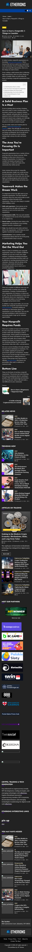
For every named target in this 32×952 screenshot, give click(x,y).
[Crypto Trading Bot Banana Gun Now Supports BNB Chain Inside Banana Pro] (7, 563)
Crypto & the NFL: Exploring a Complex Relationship (22, 907)
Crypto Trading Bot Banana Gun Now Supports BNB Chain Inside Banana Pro (22, 563)
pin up (5, 820)
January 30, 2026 (20, 568)
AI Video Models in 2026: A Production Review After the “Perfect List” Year (21, 421)
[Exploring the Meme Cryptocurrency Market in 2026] (7, 589)
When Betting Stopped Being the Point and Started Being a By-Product (22, 496)
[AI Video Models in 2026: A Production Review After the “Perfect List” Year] (7, 421)
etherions (8, 804)
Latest (4, 27)
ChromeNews (12, 947)
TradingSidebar (16, 530)
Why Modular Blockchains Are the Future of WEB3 (21, 455)
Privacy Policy (12, 939)
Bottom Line (7, 96)
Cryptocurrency (7, 530)
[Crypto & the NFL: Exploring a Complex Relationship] (7, 908)
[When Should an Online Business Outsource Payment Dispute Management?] (7, 868)
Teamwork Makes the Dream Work (13, 90)
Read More (6, 554)
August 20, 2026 (20, 426)
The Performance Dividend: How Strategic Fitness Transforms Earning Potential (22, 470)
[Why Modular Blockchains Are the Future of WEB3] (7, 455)
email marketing (7, 307)
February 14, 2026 (21, 459)
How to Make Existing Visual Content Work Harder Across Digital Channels (22, 434)
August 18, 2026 (20, 860)
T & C (19, 939)
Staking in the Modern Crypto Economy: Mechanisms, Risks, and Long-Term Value (14, 536)
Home (5, 939)
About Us (25, 939)
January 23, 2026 (20, 593)
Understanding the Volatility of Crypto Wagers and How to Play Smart (21, 576)
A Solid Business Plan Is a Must (12, 86)
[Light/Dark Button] (26, 10)
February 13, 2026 (19, 541)
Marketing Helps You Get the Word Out (14, 92)
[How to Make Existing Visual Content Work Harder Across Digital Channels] (7, 434)
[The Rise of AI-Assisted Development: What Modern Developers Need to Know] (7, 854)
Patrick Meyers (8, 36)
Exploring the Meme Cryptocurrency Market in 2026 (22, 589)
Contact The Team (16, 941)
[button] (30, 10)
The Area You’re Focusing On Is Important (15, 88)
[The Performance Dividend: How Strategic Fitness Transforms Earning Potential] (7, 469)
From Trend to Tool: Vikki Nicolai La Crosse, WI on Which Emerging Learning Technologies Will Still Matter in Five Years (22, 484)
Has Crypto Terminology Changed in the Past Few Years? (22, 880)
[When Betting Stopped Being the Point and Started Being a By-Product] (7, 496)
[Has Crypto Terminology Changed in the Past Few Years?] (7, 881)
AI (15, 849)
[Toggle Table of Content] (24, 84)
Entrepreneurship (19, 863)
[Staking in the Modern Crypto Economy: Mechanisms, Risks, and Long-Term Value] (16, 521)
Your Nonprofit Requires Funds (12, 94)
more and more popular (15, 62)
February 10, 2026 (21, 501)
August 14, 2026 (20, 439)
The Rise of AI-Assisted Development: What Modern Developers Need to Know (22, 855)
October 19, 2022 (19, 36)
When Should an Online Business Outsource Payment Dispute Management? (22, 868)
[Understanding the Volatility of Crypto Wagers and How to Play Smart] (7, 576)
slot (3, 824)
